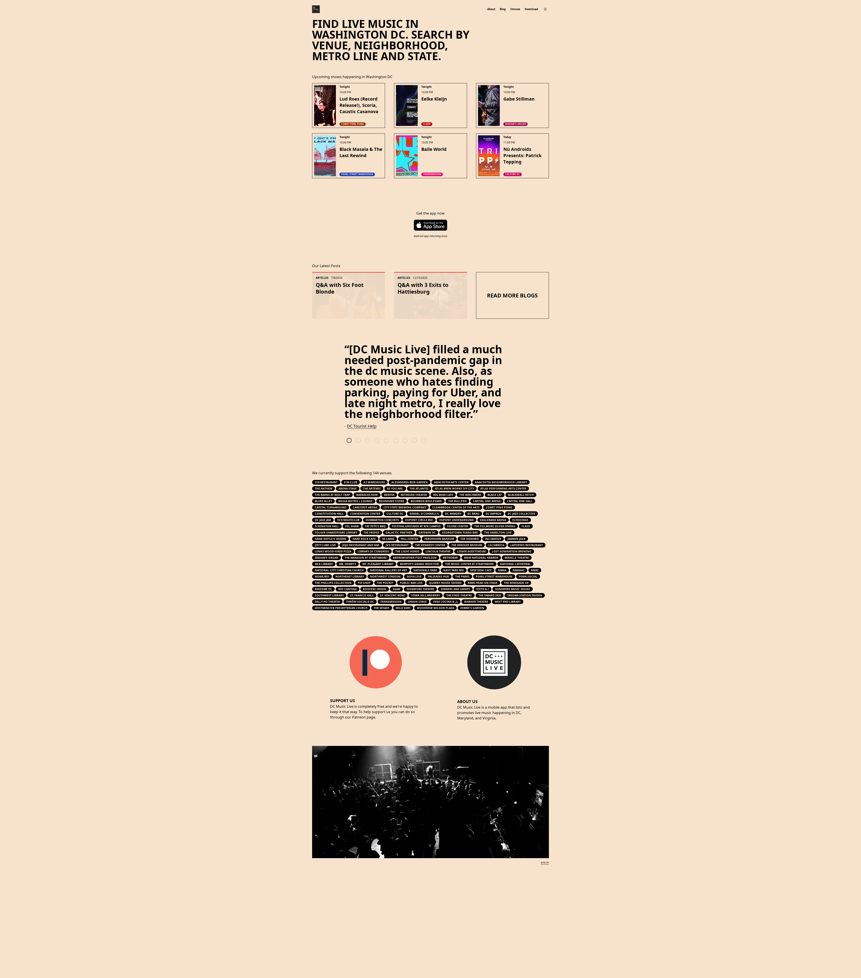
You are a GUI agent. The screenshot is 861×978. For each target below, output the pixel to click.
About (491, 9)
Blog (503, 9)
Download (531, 9)
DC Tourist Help (361, 426)
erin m (545, 862)
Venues (515, 9)
